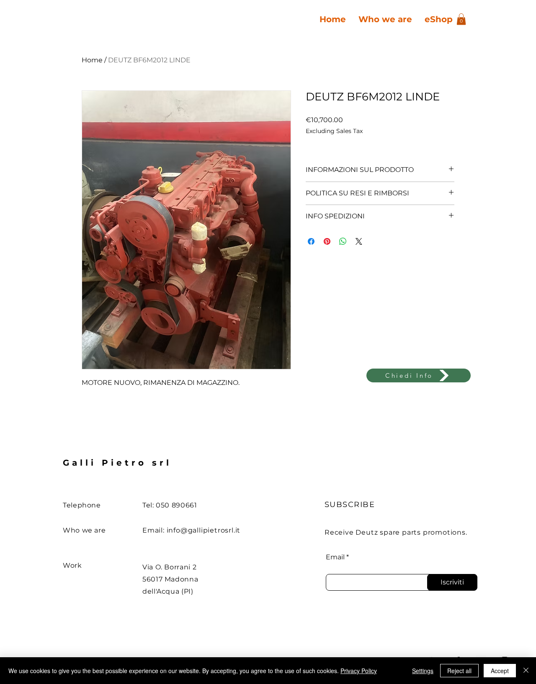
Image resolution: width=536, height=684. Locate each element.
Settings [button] (422, 670)
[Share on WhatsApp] (343, 241)
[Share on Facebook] (311, 241)
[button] (461, 19)
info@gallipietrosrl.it (204, 530)
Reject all (459, 670)
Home (92, 60)
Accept (500, 670)
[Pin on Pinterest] (327, 241)
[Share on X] (359, 241)
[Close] (526, 670)
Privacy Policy (358, 670)
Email (335, 557)
